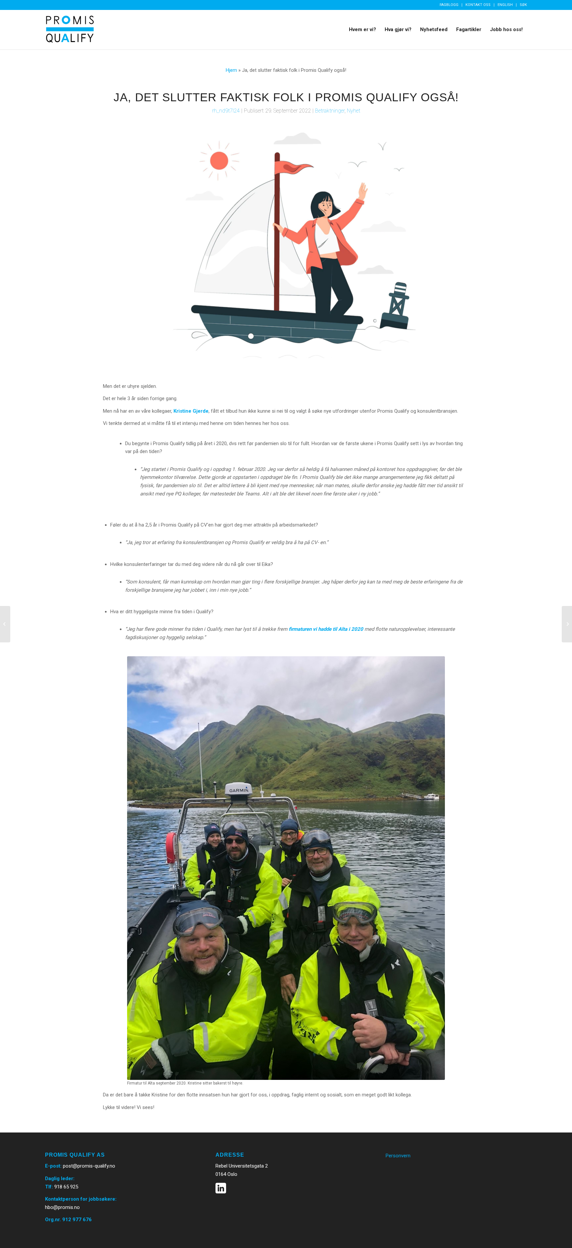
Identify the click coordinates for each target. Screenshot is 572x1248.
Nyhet (353, 111)
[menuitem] (449, 5)
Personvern (398, 1156)
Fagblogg (449, 5)
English (505, 5)
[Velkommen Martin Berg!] (567, 624)
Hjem (231, 70)
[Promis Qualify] (70, 29)
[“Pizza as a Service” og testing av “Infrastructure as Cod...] (5, 624)
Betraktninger (330, 111)
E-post (52, 1166)
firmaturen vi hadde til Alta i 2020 (326, 629)
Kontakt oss (478, 5)
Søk (523, 5)
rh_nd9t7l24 (226, 111)
